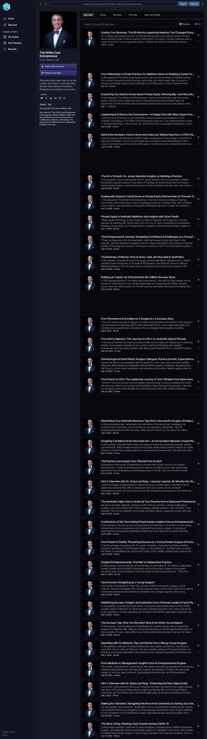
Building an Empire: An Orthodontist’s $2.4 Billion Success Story (138, 277)
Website (43, 104)
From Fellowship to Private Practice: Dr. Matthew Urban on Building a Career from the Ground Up (148, 74)
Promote (133, 14)
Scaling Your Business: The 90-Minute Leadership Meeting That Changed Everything (148, 32)
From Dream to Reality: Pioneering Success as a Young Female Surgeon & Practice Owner (148, 542)
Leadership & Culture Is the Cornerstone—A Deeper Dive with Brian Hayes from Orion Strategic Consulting (148, 114)
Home (11, 18)
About (4, 735)
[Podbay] (6, 9)
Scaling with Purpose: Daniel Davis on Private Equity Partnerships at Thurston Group (148, 196)
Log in (183, 4)
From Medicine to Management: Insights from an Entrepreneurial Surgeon (143, 663)
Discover (12, 24)
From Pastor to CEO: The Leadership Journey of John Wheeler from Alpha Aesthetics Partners (148, 379)
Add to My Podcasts (54, 66)
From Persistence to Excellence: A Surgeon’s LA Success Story (137, 318)
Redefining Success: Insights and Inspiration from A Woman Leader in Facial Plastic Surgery (148, 602)
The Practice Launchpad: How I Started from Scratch (131, 461)
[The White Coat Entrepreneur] (58, 29)
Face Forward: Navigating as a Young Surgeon (128, 582)
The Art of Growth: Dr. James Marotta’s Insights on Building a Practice (141, 176)
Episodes (88, 14)
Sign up (194, 4)
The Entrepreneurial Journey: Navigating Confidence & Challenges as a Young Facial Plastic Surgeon (148, 236)
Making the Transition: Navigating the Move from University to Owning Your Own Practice (148, 703)
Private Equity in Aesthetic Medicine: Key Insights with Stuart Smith (140, 216)
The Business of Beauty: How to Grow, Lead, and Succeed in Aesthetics (142, 257)
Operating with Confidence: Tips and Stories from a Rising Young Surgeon (144, 642)
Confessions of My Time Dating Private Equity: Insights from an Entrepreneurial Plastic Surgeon (148, 521)
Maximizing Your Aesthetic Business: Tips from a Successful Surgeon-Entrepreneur (148, 420)
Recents (12, 49)
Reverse (186, 24)
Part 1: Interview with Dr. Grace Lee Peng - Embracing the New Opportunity (144, 683)
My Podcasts (15, 43)
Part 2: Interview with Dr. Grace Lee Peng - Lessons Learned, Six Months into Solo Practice (148, 481)
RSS (50, 104)
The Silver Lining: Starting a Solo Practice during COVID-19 (135, 723)
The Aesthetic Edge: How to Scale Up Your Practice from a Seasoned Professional (148, 501)
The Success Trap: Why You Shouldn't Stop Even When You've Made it (142, 622)
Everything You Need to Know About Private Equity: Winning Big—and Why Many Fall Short (148, 94)
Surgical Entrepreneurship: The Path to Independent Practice (136, 562)
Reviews (117, 14)
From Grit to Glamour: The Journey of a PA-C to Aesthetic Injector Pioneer (143, 338)
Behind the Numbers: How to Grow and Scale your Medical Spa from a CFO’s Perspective (148, 134)
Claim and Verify (152, 14)
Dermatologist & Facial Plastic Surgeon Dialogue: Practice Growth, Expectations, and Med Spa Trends (148, 359)
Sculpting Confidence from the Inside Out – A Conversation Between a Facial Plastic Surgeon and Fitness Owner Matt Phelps (148, 441)
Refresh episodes (53, 73)
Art (199, 24)
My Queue (13, 36)
